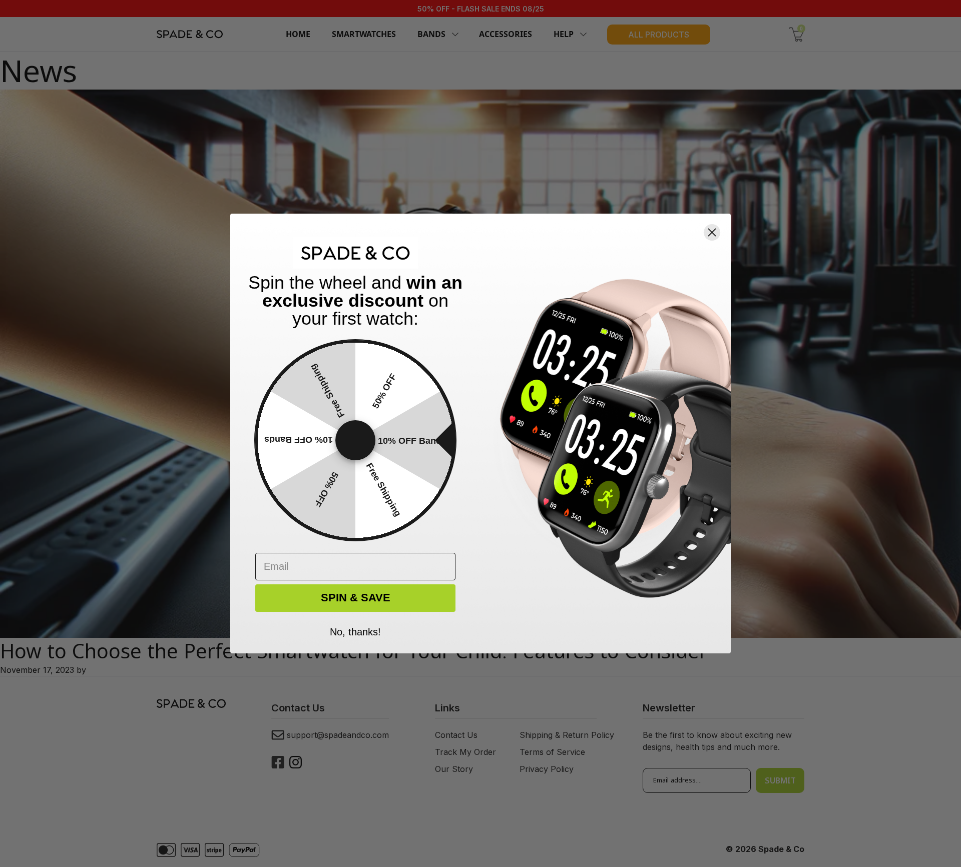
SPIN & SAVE (355, 597)
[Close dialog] (712, 232)
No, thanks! (355, 631)
